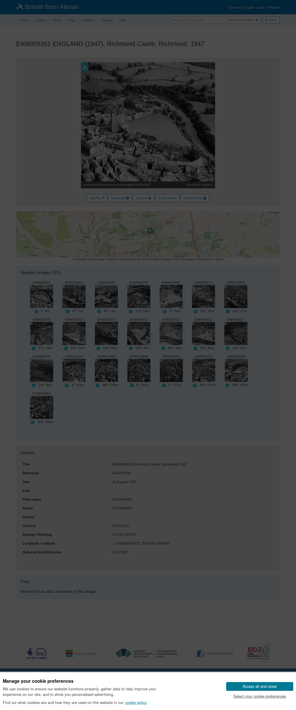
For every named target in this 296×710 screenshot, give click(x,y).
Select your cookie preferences (259, 696)
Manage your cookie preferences (38, 681)
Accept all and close (260, 686)
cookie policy (136, 702)
